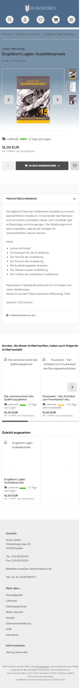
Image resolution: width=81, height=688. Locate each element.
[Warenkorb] (56, 20)
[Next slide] (57, 99)
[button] (72, 74)
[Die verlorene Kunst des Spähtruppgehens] (21, 375)
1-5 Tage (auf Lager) (39, 139)
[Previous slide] (9, 387)
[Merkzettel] (40, 20)
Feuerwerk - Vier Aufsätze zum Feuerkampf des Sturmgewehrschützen (58, 398)
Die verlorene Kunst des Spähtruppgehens (19, 398)
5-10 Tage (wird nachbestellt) (59, 406)
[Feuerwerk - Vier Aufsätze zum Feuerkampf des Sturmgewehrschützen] (59, 375)
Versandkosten (27, 151)
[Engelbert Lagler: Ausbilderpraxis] (21, 458)
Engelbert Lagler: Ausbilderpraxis (15, 481)
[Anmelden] (25, 20)
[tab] (15, 424)
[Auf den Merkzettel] (75, 166)
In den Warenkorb (42, 165)
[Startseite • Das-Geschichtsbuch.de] (40, 12)
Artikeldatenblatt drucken (23, 315)
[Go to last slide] (9, 99)
